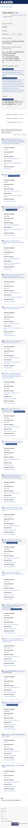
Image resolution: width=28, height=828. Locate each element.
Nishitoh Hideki (7, 348)
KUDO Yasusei (7, 283)
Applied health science (8, 465)
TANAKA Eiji (6, 484)
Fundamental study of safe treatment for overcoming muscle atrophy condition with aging (12, 443)
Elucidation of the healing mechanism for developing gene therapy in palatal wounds (12, 704)
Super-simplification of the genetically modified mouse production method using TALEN (12, 541)
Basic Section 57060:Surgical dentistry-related (13, 297)
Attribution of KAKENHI (6, 821)
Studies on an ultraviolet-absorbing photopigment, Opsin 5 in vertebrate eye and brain (12, 574)
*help (25, 15)
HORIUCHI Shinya (7, 516)
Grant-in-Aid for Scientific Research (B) (11, 158)
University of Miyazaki (8, 367)
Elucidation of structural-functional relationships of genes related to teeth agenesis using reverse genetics (13, 410)
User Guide (3, 811)
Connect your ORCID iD (17, 15)
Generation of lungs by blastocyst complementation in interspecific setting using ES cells (13, 242)
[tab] (14, 114)
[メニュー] (26, 2)
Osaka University (7, 168)
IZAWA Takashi (7, 384)
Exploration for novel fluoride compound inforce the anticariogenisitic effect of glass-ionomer (12, 509)
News (2, 816)
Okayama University (8, 333)
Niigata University (7, 269)
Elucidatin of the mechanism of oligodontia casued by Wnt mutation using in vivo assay (13, 208)
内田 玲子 (6, 678)
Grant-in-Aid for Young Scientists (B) (11, 624)
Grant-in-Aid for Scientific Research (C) (12, 191)
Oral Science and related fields (10, 398)
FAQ (2, 813)
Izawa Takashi (7, 314)
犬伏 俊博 (6, 149)
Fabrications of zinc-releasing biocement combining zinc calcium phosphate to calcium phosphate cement (13, 640)
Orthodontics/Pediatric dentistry (13, 72)
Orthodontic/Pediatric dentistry (9, 74)
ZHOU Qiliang (6, 250)
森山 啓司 (6, 742)
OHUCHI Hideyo (7, 581)
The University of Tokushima (9, 201)
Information (3, 808)
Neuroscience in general (17, 91)
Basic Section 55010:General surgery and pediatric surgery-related (13, 85)
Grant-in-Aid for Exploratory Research (11, 751)
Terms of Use (4, 818)
